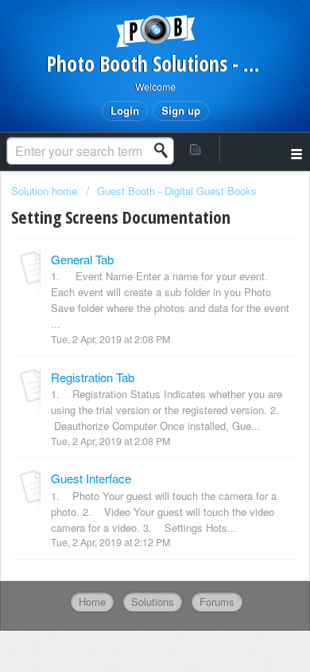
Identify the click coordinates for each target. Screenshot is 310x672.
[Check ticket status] (196, 149)
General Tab (82, 259)
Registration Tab (92, 377)
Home (92, 601)
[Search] (165, 150)
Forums (217, 601)
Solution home (45, 190)
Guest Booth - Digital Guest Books (177, 190)
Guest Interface (91, 478)
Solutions (152, 601)
